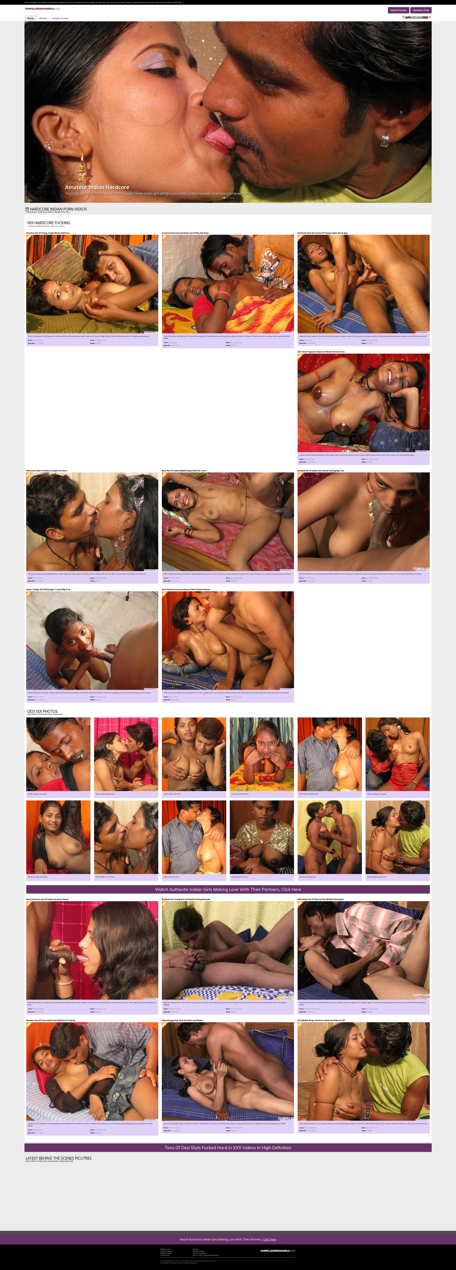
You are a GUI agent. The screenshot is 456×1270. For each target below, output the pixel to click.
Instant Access (399, 10)
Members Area (165, 1249)
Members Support (199, 1251)
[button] (55, 112)
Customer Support (166, 1251)
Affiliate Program (166, 1253)
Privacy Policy (165, 1255)
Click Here (269, 1239)
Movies (43, 18)
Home (30, 18)
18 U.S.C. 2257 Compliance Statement (206, 1255)
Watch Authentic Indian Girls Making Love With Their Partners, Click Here (228, 889)
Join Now (196, 1249)
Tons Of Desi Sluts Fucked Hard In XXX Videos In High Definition (228, 1147)
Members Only (421, 10)
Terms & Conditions (199, 1253)
